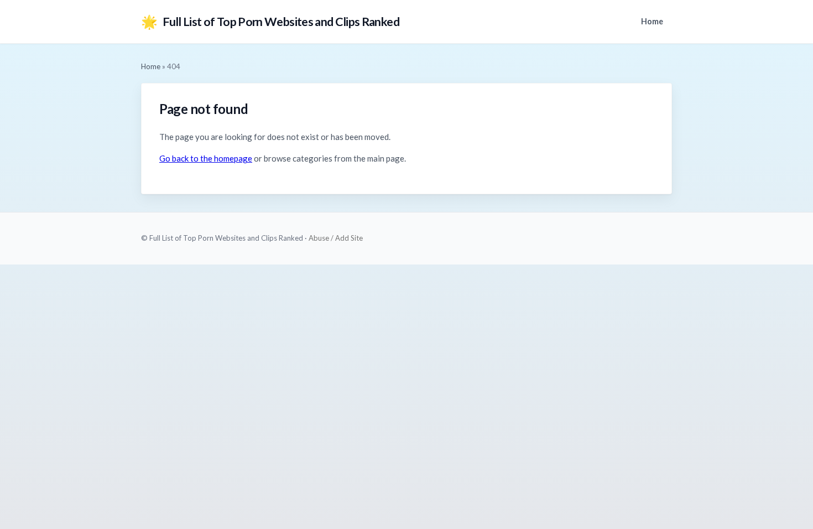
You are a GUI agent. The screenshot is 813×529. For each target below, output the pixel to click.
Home (652, 21)
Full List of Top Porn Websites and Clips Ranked (270, 21)
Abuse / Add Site (336, 238)
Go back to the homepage (205, 158)
